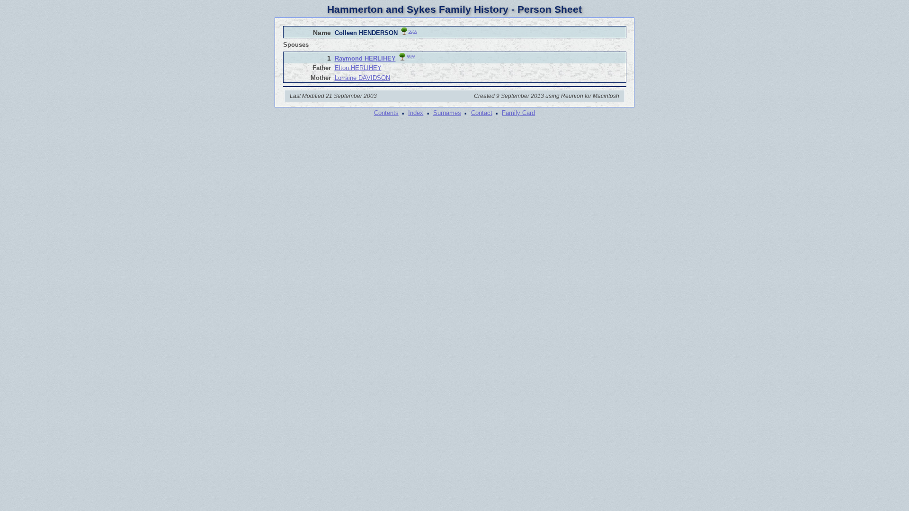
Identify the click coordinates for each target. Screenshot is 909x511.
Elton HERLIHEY (358, 67)
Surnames (447, 112)
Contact (481, 112)
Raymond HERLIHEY (365, 58)
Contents (386, 112)
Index (415, 112)
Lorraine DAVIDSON (362, 77)
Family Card (518, 112)
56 (410, 31)
